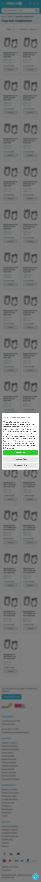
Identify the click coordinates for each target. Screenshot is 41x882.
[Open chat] (35, 876)
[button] (20, 452)
